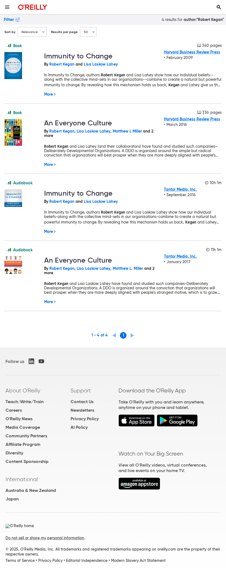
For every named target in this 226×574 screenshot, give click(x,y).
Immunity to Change (78, 56)
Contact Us (82, 402)
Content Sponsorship (27, 461)
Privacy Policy (85, 419)
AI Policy (79, 427)
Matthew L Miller (127, 131)
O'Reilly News (19, 419)
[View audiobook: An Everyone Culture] (22, 265)
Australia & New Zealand (31, 490)
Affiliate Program (23, 444)
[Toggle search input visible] (218, 7)
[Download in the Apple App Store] (137, 425)
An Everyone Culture (78, 122)
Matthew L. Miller (128, 268)
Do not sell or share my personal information (45, 537)
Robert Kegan (61, 64)
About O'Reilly (23, 390)
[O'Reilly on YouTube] (41, 361)
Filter (9, 19)
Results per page (64, 32)
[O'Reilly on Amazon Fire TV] (139, 488)
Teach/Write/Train (25, 402)
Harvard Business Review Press (192, 52)
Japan (12, 499)
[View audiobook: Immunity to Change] (22, 198)
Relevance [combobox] (29, 32)
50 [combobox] (86, 32)
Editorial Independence (86, 560)
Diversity (14, 453)
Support (81, 390)
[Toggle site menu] (7, 7)
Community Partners (26, 436)
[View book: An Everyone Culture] (22, 133)
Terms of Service (20, 560)
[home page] (32, 7)
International (22, 479)
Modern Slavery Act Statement (138, 560)
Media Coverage (23, 427)
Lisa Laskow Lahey (100, 64)
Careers (14, 410)
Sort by (9, 32)
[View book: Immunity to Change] (22, 66)
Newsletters (82, 410)
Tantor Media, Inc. (180, 189)
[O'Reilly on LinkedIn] (31, 361)
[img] (9, 45)
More (48, 94)
